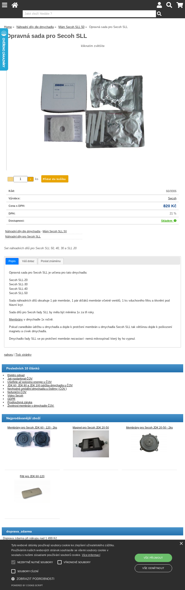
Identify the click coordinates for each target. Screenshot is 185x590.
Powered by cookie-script (27, 585)
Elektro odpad (16, 375)
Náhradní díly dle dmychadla (22, 231)
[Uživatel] (159, 6)
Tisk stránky (23, 354)
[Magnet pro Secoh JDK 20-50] (91, 443)
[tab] (12, 261)
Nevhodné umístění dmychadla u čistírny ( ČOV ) (37, 388)
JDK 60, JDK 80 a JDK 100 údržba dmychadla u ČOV (40, 385)
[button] (64, 578)
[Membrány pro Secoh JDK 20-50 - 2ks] (149, 442)
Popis (12, 261)
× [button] (181, 543)
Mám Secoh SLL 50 (55, 231)
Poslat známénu (51, 261)
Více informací (91, 555)
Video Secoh (15, 395)
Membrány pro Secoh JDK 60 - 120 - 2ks (32, 427)
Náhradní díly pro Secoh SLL (23, 236)
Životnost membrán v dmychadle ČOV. (30, 405)
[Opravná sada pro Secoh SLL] (93, 109)
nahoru (8, 354)
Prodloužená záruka (19, 402)
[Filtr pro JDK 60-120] (32, 491)
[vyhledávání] (169, 6)
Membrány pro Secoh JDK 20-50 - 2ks (149, 427)
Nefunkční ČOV (16, 392)
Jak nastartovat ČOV (19, 378)
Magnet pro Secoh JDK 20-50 (91, 427)
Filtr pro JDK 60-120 (32, 476)
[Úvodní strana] (14, 6)
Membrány (16, 319)
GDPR (11, 399)
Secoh (172, 198)
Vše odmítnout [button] (153, 568)
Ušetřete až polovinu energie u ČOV (29, 382)
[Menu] (4, 5)
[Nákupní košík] (179, 6)
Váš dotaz (28, 261)
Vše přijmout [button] (153, 557)
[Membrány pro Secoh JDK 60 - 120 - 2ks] (32, 438)
